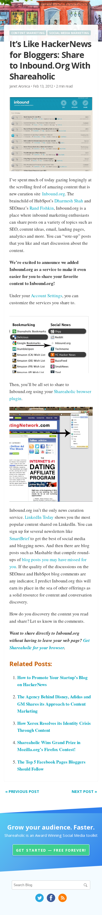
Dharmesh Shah (68, 201)
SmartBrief (19, 538)
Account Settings (46, 296)
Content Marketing (28, 33)
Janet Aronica (19, 86)
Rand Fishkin (42, 208)
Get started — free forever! (51, 850)
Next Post (84, 791)
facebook (51, 898)
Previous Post (22, 791)
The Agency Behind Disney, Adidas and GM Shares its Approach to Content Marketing (54, 703)
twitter (39, 898)
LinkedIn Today (39, 517)
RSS (62, 898)
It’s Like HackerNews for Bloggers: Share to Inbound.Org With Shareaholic (50, 60)
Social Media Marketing (69, 33)
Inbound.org (53, 194)
